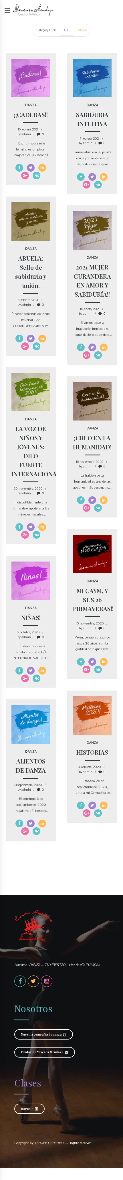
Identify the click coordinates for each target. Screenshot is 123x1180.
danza (31, 105)
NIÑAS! (31, 617)
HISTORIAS (92, 752)
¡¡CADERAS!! (31, 114)
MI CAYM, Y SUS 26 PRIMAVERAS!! (93, 599)
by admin (24, 134)
